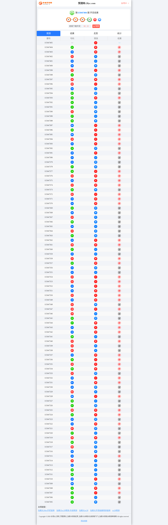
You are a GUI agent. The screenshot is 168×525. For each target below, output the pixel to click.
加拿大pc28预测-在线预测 (66, 510)
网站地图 (84, 521)
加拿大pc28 (83, 510)
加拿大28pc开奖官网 (46, 510)
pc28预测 (116, 510)
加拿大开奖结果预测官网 (100, 510)
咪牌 (97, 26)
